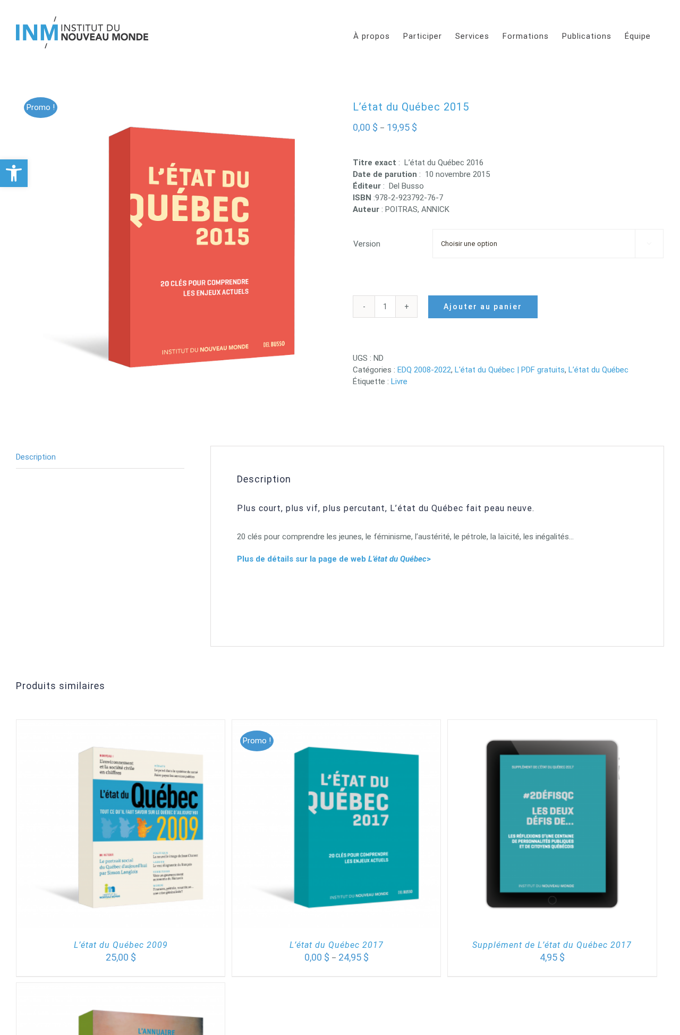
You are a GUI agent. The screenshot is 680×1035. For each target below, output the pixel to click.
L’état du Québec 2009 (121, 945)
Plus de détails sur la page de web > (334, 559)
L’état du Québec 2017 (337, 945)
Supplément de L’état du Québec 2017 (552, 945)
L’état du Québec (598, 370)
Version (366, 244)
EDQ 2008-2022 (424, 370)
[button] (14, 173)
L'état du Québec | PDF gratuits (510, 370)
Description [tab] (36, 457)
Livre (399, 381)
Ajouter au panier (483, 306)
